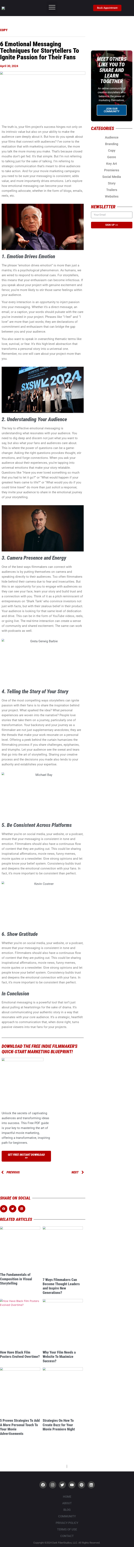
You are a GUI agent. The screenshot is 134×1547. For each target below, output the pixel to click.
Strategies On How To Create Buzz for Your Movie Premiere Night (59, 1424)
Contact (67, 1536)
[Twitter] (62, 1484)
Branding (111, 144)
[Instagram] (52, 1484)
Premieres (111, 170)
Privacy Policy (67, 1523)
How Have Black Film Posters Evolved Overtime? (20, 1354)
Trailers (111, 190)
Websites (111, 196)
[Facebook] (43, 1484)
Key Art (111, 164)
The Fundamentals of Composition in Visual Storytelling (16, 1279)
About (67, 1503)
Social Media (111, 177)
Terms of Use (67, 1529)
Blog (67, 1509)
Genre (111, 157)
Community (67, 1516)
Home (67, 1496)
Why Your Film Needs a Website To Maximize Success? (59, 1356)
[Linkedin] (91, 1484)
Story (112, 183)
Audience (111, 137)
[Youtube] (71, 1484)
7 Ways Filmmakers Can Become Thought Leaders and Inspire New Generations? (61, 1286)
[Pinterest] (81, 1484)
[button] (52, 7)
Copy (111, 150)
